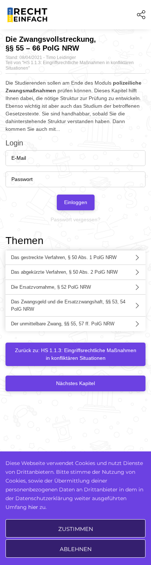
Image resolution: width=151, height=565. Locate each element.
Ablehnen (76, 549)
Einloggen (75, 202)
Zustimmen (75, 528)
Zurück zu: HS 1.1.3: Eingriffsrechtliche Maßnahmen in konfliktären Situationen (75, 354)
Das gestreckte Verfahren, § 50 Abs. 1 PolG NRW (64, 257)
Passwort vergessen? (75, 219)
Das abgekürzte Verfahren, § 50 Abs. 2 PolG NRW (64, 272)
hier (33, 507)
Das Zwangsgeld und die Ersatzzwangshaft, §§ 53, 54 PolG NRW (68, 305)
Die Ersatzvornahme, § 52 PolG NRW (51, 287)
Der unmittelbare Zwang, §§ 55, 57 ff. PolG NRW (62, 323)
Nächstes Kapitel (75, 383)
